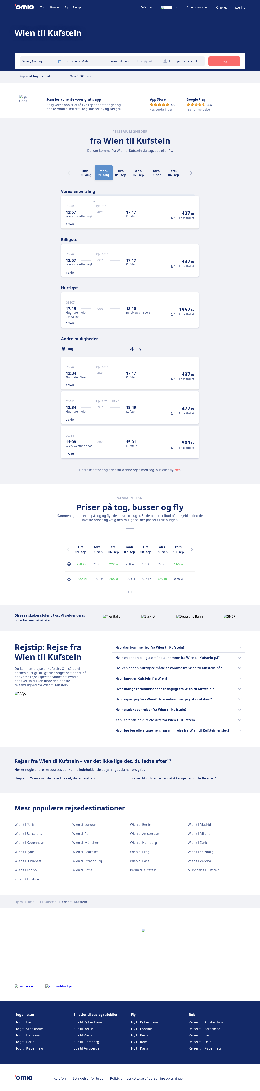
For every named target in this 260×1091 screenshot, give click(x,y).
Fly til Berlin (140, 1035)
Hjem (19, 902)
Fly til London (141, 1029)
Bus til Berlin (83, 1029)
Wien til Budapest (28, 861)
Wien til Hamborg (143, 842)
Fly (66, 7)
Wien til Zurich (199, 842)
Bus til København (87, 1022)
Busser (55, 7)
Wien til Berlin (140, 824)
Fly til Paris (139, 1048)
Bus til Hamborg (86, 1042)
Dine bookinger (196, 7)
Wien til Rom (82, 833)
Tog (42, 7)
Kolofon (60, 1078)
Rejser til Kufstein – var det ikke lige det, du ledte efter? (174, 778)
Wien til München (85, 842)
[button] (121, 61)
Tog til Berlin (26, 1022)
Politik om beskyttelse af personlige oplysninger (147, 1078)
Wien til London (84, 824)
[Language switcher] (169, 7)
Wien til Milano (199, 833)
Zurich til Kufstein (28, 879)
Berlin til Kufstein (143, 870)
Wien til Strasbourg (87, 861)
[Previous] (68, 549)
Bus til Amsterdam (88, 1048)
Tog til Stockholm (29, 1029)
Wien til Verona (199, 861)
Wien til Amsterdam (145, 833)
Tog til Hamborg (29, 1035)
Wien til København (29, 842)
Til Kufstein (48, 902)
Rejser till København (205, 1048)
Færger (78, 7)
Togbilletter (25, 1014)
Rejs (31, 902)
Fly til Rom (139, 1042)
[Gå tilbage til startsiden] (27, 7)
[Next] (191, 173)
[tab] (95, 349)
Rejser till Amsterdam (206, 1022)
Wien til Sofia (82, 870)
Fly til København (144, 1022)
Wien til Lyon (24, 852)
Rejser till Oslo (200, 1042)
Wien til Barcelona (28, 833)
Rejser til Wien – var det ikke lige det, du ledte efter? (55, 778)
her (177, 469)
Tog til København (30, 1048)
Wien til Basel (140, 861)
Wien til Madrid (199, 824)
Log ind (240, 7)
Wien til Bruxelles (85, 852)
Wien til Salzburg (200, 852)
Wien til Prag (140, 852)
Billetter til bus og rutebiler (95, 1014)
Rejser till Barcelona (204, 1029)
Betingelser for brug (88, 1078)
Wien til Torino (26, 870)
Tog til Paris (25, 1042)
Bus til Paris (82, 1035)
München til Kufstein (204, 870)
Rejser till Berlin (201, 1035)
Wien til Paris (25, 824)
